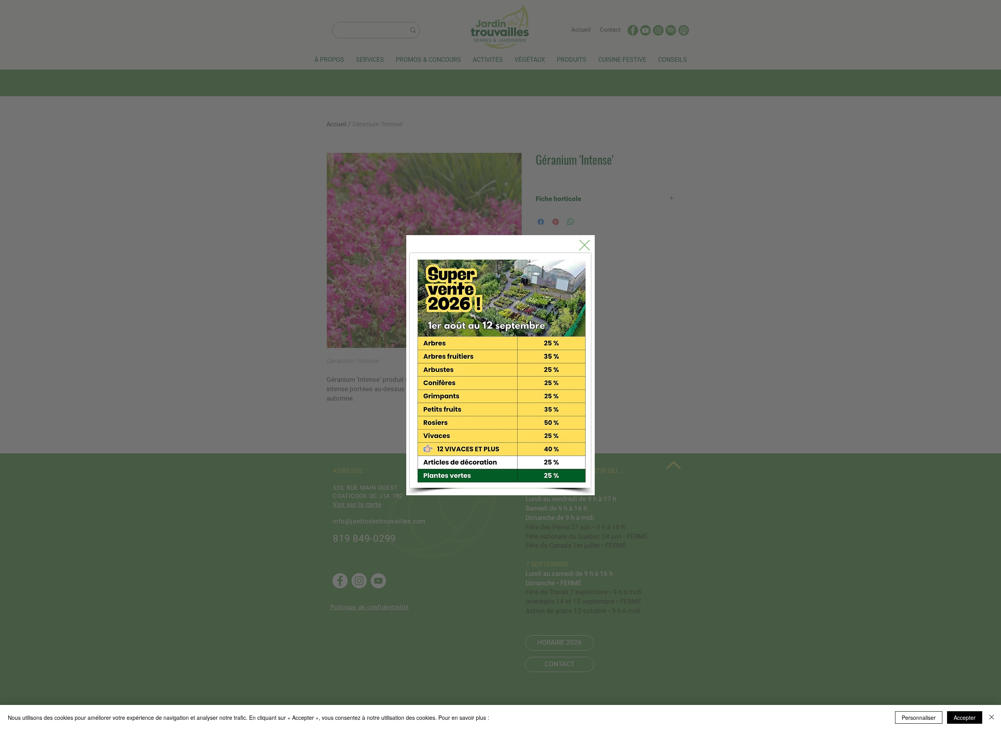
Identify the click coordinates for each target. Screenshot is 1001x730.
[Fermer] (991, 717)
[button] (584, 245)
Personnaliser (919, 717)
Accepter (965, 717)
